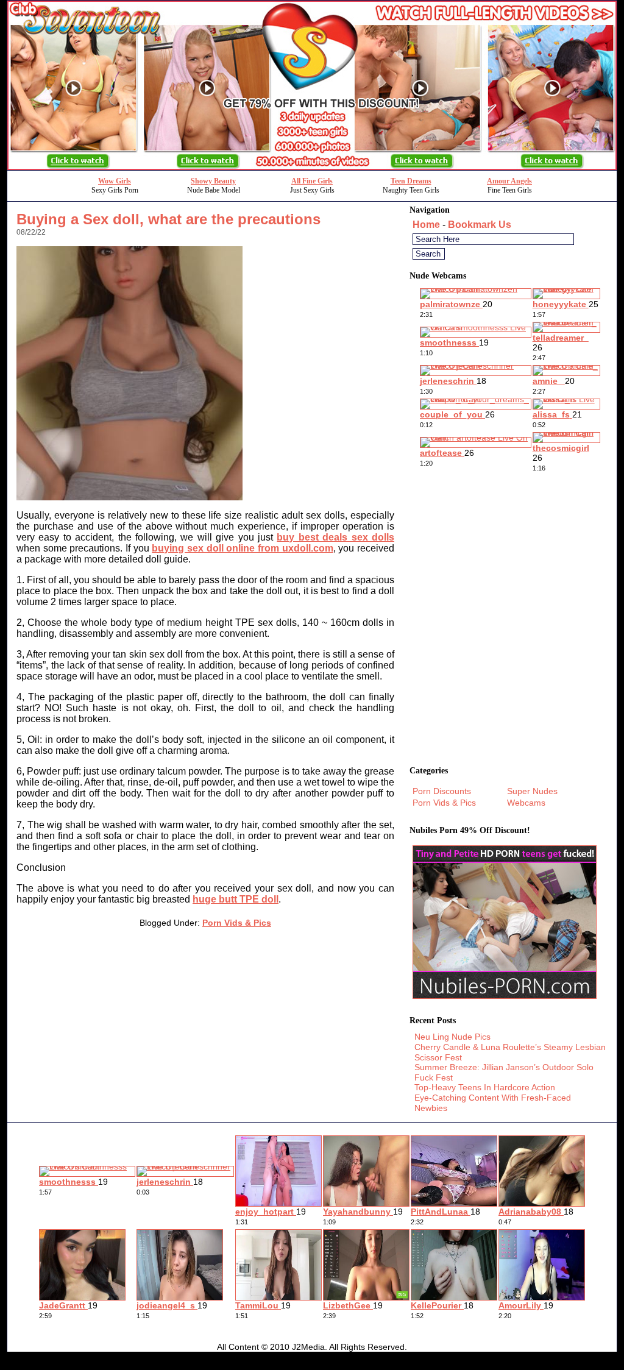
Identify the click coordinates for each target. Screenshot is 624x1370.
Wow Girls (114, 181)
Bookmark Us (479, 224)
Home (426, 224)
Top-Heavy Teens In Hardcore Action (484, 1087)
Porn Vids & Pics (236, 923)
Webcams (526, 802)
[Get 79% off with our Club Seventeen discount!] (312, 166)
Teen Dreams (411, 181)
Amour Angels (509, 181)
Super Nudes (532, 791)
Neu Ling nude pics (452, 1037)
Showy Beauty (213, 181)
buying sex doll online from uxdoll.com (242, 548)
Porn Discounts (442, 791)
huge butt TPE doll (235, 899)
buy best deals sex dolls (335, 537)
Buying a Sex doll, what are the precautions (168, 219)
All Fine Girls (312, 181)
